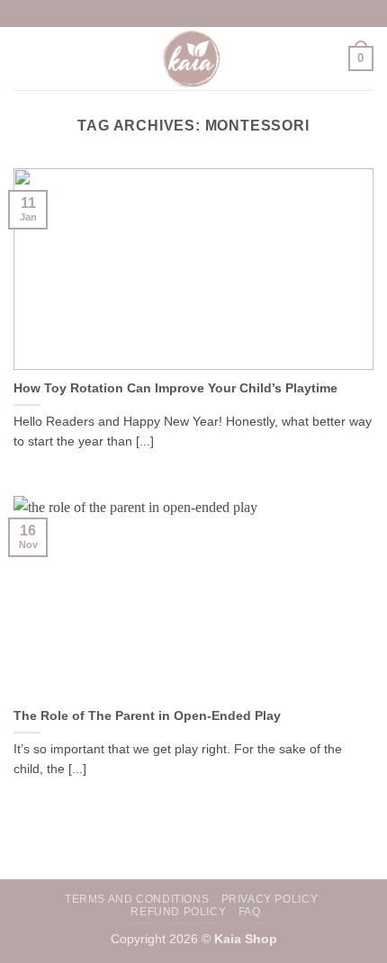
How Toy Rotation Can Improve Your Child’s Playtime (176, 388)
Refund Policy (178, 911)
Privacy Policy (270, 899)
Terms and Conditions (137, 899)
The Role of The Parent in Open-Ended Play (147, 716)
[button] (24, 58)
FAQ (249, 911)
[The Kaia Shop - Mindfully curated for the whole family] (194, 58)
